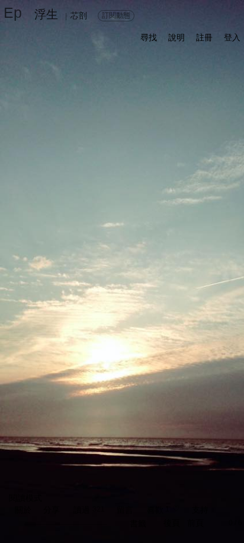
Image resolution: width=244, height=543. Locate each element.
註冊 (204, 37)
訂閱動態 (116, 15)
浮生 (46, 14)
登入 (232, 37)
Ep (13, 12)
